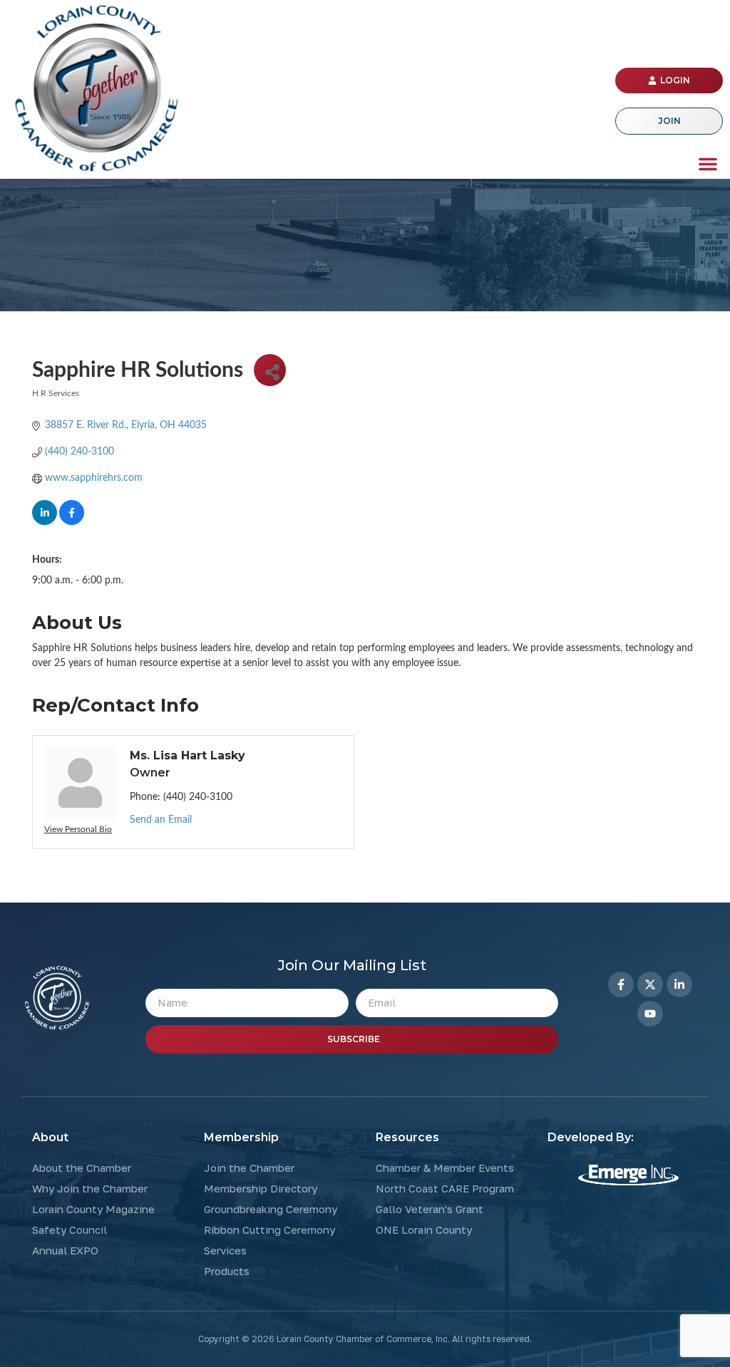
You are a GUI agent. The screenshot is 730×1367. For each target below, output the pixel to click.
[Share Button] (270, 370)
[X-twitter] (650, 984)
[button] (708, 164)
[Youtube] (650, 1013)
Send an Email (161, 820)
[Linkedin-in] (679, 984)
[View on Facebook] (71, 522)
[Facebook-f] (621, 984)
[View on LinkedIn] (44, 522)
